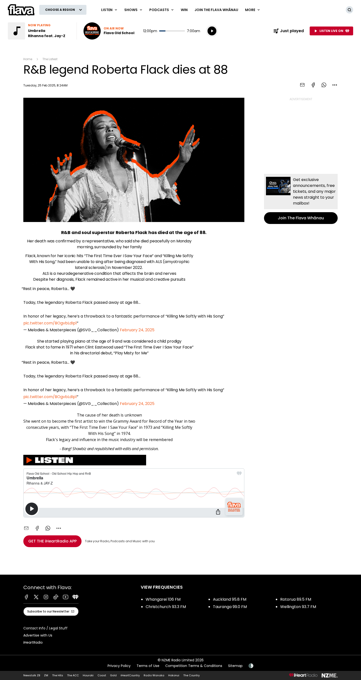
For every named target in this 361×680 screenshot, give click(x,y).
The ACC (73, 675)
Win (184, 9)
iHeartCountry (130, 675)
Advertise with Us (37, 635)
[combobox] (335, 85)
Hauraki (88, 675)
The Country (191, 675)
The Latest (49, 59)
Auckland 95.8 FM (229, 599)
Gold (113, 675)
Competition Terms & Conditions (193, 665)
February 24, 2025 (137, 330)
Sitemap (235, 665)
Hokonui (173, 675)
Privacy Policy (119, 665)
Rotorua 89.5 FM (295, 599)
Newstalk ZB (31, 675)
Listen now (108, 31)
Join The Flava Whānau (216, 9)
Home (27, 59)
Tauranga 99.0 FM (230, 607)
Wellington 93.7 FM (298, 607)
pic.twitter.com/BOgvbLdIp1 (50, 323)
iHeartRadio (33, 642)
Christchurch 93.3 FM (166, 607)
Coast (101, 675)
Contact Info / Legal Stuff (45, 628)
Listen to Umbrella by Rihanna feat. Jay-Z (39, 31)
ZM (46, 675)
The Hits (57, 675)
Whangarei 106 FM (163, 599)
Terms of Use (148, 665)
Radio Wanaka (154, 675)
